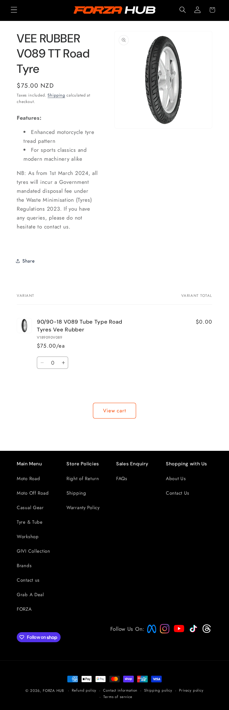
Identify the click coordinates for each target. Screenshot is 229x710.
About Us (176, 478)
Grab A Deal (30, 594)
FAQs (121, 478)
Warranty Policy (83, 507)
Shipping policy (158, 690)
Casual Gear (30, 507)
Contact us (28, 580)
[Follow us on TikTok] (193, 632)
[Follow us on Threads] (206, 632)
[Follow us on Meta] (150, 633)
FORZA (24, 609)
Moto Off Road (33, 493)
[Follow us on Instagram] (163, 632)
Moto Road (28, 478)
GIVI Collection (33, 551)
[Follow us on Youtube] (178, 639)
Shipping (56, 95)
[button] (14, 10)
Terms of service (117, 696)
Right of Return (82, 478)
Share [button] (28, 260)
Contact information (120, 690)
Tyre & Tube (30, 522)
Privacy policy (191, 690)
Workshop (28, 536)
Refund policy (84, 690)
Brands (24, 565)
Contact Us (177, 493)
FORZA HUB (53, 690)
